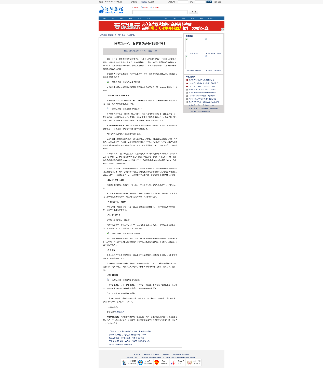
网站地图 (183, 354)
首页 (104, 18)
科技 (130, 18)
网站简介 (137, 354)
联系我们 (147, 354)
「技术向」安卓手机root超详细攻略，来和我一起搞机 (130, 331)
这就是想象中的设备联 (194, 70)
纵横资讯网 (119, 312)
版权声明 (176, 354)
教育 (139, 18)
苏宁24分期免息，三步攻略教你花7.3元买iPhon (127, 335)
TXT (187, 354)
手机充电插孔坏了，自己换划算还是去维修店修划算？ (130, 341)
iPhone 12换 (194, 53)
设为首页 (144, 2)
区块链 (210, 18)
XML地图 (166, 354)
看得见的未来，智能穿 (213, 53)
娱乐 (148, 18)
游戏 (174, 18)
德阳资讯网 (115, 35)
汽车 (157, 18)
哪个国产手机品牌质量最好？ (120, 344)
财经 (121, 18)
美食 (183, 18)
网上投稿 (156, 8)
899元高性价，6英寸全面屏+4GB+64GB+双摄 (126, 338)
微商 (201, 18)
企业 (166, 18)
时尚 (192, 18)
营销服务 (156, 354)
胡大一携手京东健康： (213, 70)
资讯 (113, 18)
